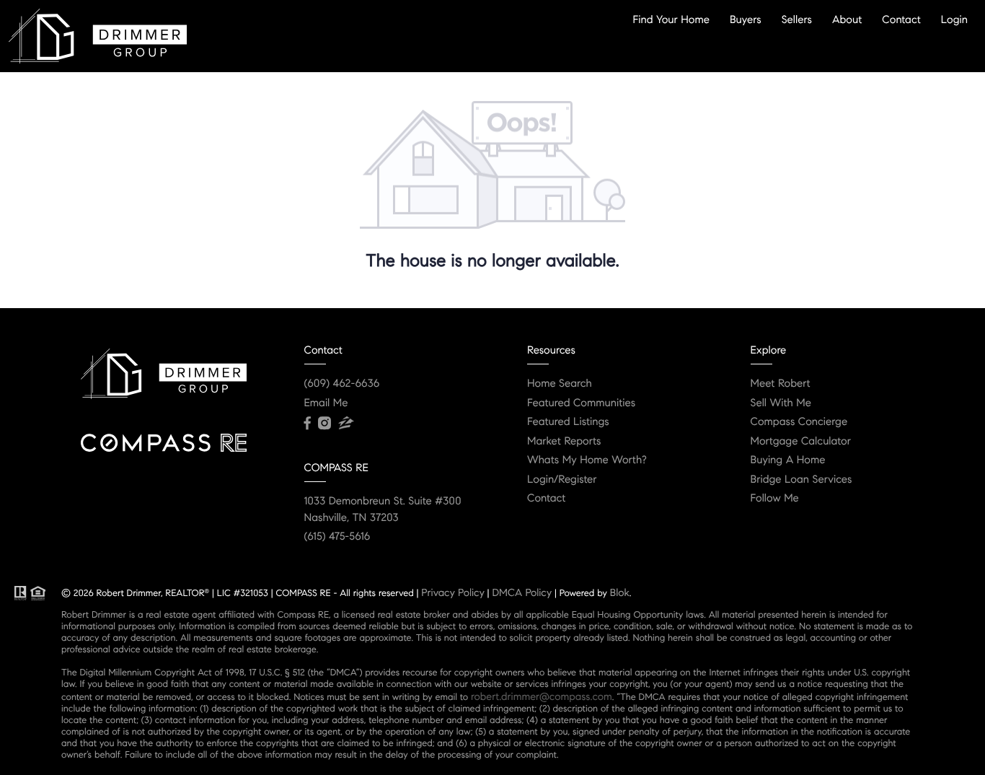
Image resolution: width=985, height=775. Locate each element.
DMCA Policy (522, 592)
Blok (620, 592)
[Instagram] (324, 423)
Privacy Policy (452, 592)
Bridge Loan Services (801, 479)
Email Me (326, 403)
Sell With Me (781, 403)
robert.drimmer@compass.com (541, 696)
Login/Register (562, 479)
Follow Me (775, 498)
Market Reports (564, 441)
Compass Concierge (799, 422)
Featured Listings (568, 422)
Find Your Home (671, 19)
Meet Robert (780, 383)
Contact (901, 19)
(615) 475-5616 (337, 536)
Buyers (745, 19)
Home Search (559, 383)
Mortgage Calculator (801, 441)
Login (954, 19)
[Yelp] (346, 423)
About (847, 19)
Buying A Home (788, 460)
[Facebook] (307, 423)
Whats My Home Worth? (587, 460)
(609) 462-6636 (342, 383)
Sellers (797, 19)
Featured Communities (581, 403)
